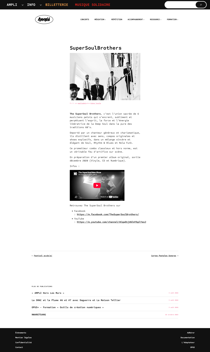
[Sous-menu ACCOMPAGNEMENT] (143, 19)
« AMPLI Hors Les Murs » (48, 293)
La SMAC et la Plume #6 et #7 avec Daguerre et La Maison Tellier (76, 300)
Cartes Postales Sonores (163, 255)
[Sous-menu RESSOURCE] (160, 19)
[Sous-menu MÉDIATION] (105, 19)
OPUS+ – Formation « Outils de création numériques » (68, 307)
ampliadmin (82, 103)
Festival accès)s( (43, 255)
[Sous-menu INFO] (41, 5)
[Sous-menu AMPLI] (23, 5)
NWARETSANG (39, 314)
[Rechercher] (201, 5)
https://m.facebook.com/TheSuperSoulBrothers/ (108, 214)
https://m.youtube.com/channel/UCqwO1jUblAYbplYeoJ (111, 222)
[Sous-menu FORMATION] (177, 19)
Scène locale (96, 103)
